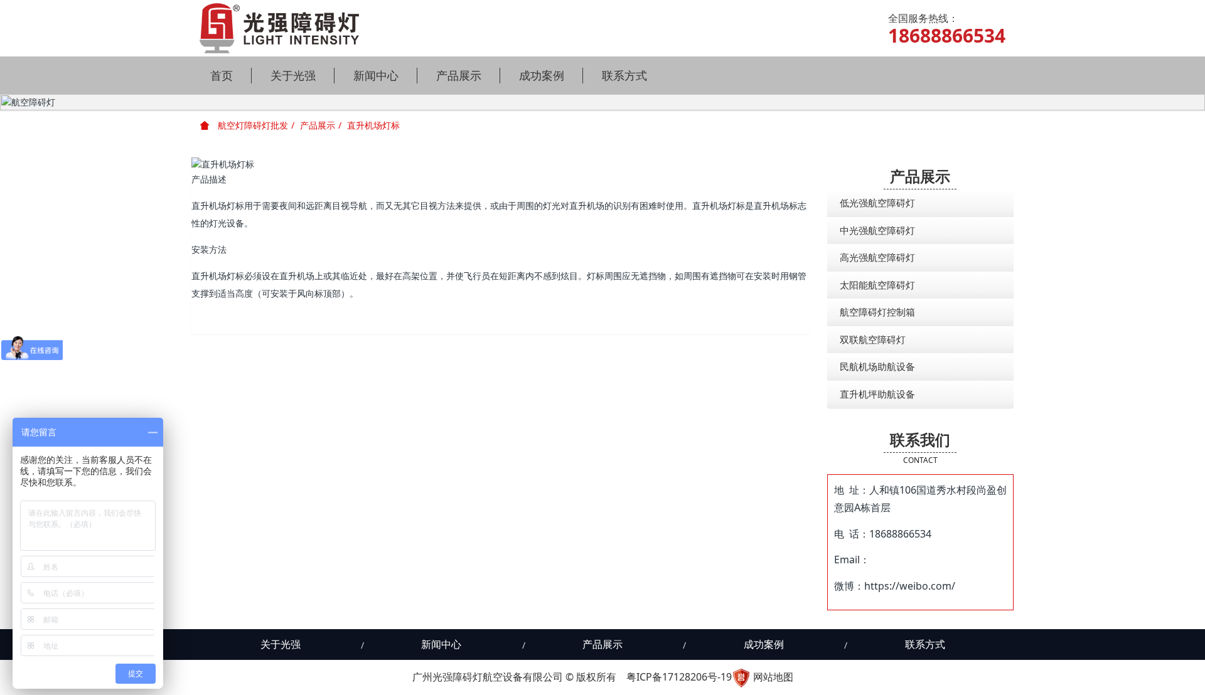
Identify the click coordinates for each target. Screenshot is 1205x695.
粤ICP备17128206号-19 (679, 677)
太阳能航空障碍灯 (877, 285)
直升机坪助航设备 (877, 394)
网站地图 (773, 677)
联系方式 (624, 75)
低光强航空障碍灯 (877, 202)
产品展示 (458, 75)
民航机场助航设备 (877, 366)
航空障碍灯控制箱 (877, 311)
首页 (221, 75)
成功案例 (541, 75)
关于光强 (293, 75)
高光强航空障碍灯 (877, 257)
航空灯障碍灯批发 (251, 125)
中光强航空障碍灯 (877, 230)
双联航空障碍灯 (873, 339)
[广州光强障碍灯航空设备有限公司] (279, 28)
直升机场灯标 (373, 125)
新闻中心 (376, 75)
